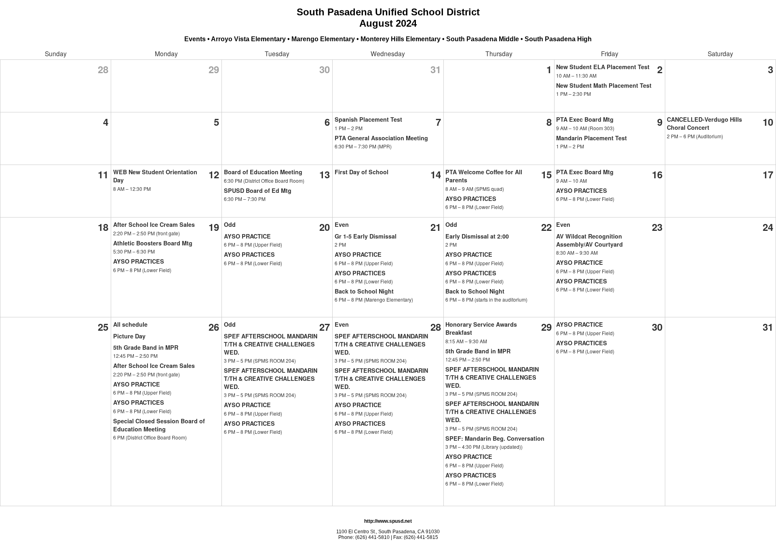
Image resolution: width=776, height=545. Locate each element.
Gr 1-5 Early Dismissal (365, 236)
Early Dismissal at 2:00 (477, 236)
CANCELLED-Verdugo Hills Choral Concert (704, 123)
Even (342, 224)
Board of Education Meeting (263, 172)
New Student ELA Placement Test (602, 67)
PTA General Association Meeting (381, 138)
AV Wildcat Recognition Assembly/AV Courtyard (589, 240)
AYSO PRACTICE (247, 236)
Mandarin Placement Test (591, 138)
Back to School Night (364, 291)
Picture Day (129, 336)
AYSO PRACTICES (470, 198)
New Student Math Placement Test (604, 85)
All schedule (130, 324)
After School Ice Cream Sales (154, 224)
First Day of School (361, 172)
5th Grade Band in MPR (145, 347)
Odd (230, 224)
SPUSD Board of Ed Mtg (257, 190)
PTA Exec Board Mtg (585, 119)
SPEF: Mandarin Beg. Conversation (494, 438)
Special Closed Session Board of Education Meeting (159, 425)
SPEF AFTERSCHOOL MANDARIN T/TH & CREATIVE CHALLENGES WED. (270, 344)
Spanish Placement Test (368, 119)
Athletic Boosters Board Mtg (152, 243)
